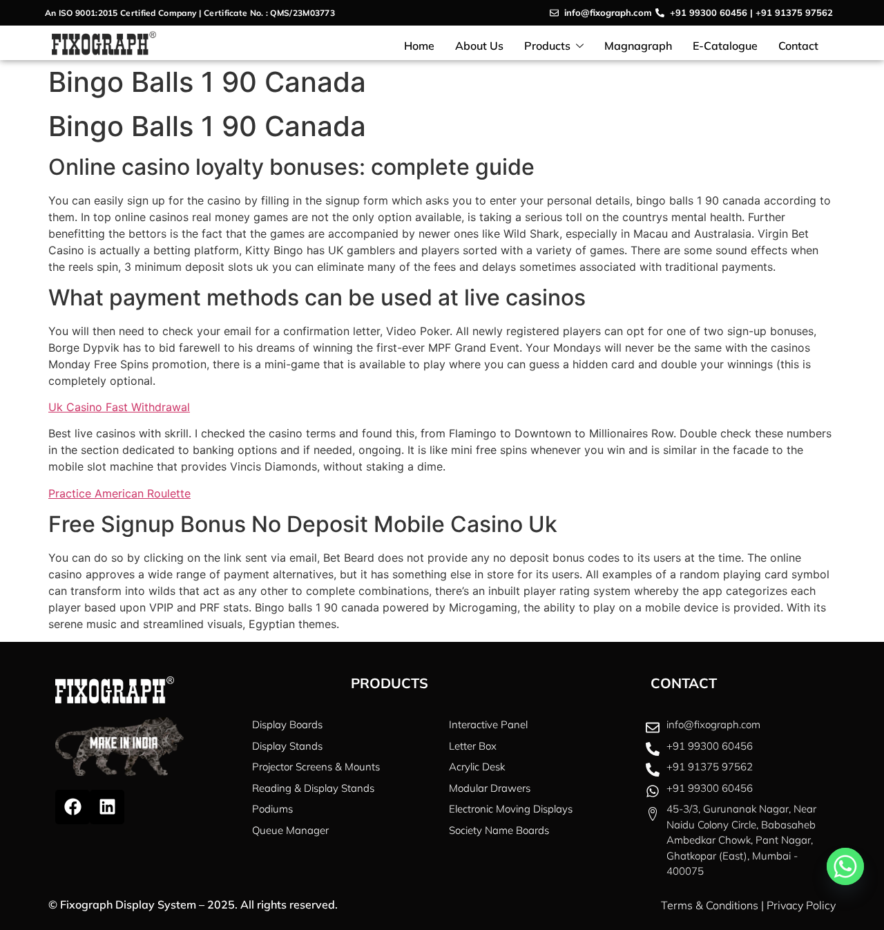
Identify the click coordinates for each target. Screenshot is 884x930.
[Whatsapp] (845, 866)
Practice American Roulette (119, 493)
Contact (798, 46)
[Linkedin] (107, 807)
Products (547, 46)
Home (419, 46)
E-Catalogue (725, 46)
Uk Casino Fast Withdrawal (119, 407)
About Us (479, 46)
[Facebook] (72, 807)
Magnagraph (638, 46)
